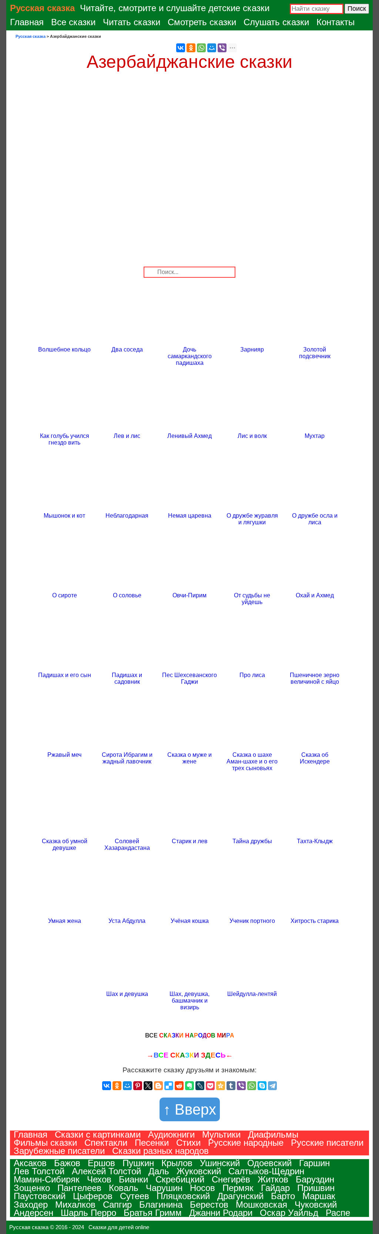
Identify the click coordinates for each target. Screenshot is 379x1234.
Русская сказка (42, 8)
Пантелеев (79, 1188)
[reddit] (179, 1085)
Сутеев (134, 1196)
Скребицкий (179, 1179)
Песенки (152, 1143)
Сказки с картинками (98, 1134)
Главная (27, 22)
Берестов (209, 1205)
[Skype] (262, 1085)
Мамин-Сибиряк (47, 1179)
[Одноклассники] (191, 47)
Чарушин (164, 1188)
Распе (338, 1213)
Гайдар (275, 1188)
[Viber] (222, 47)
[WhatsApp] (201, 47)
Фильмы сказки (45, 1143)
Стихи (188, 1143)
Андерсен (33, 1213)
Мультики (221, 1134)
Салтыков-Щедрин (266, 1171)
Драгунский (240, 1196)
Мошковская (261, 1205)
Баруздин (315, 1179)
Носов (202, 1188)
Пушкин (138, 1163)
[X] (148, 1085)
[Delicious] (168, 1085)
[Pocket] (210, 1085)
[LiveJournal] (199, 1085)
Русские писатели (327, 1143)
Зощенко (32, 1188)
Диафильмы (273, 1134)
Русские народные (246, 1143)
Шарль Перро (88, 1213)
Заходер (31, 1205)
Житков (273, 1179)
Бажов (67, 1163)
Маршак (318, 1196)
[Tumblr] (231, 1085)
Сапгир (117, 1205)
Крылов (176, 1163)
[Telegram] (272, 1085)
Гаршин (314, 1163)
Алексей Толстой (106, 1171)
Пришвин (316, 1188)
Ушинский (220, 1163)
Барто (283, 1196)
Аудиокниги (171, 1134)
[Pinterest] (137, 1085)
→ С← (190, 1055)
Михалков (75, 1205)
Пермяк (238, 1188)
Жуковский (199, 1171)
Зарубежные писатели (59, 1151)
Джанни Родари (220, 1213)
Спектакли (105, 1143)
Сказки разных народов (160, 1151)
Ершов (101, 1163)
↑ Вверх (189, 1109)
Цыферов (93, 1196)
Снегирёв (231, 1179)
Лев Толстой (39, 1171)
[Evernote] (189, 1085)
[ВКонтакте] (180, 47)
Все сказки (73, 22)
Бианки (133, 1179)
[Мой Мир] (211, 47)
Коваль (123, 1188)
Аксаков (30, 1163)
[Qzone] (220, 1085)
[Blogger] (158, 1085)
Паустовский (40, 1196)
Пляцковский (183, 1196)
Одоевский (269, 1163)
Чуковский (316, 1205)
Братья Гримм (153, 1213)
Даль (158, 1171)
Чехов (99, 1179)
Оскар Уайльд (289, 1213)
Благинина (160, 1205)
